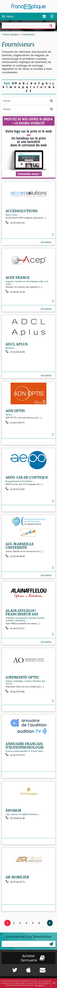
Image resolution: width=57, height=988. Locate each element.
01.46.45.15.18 (17, 292)
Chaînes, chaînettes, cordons (19, 681)
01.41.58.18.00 (17, 351)
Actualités (46, 242)
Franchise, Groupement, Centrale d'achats (25, 617)
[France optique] (28, 6)
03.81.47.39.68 (17, 691)
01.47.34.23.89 (17, 489)
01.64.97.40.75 (17, 422)
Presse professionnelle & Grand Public (24, 751)
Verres (9, 414)
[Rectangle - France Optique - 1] (28, 146)
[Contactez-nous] (47, 968)
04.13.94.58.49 (17, 556)
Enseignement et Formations (19, 481)
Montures (10, 348)
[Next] (50, 923)
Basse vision (11, 214)
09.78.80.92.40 (17, 818)
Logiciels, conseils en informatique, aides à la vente (27, 282)
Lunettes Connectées (15, 620)
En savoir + (40, 985)
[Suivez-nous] (9, 968)
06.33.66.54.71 (17, 881)
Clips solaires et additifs (17, 814)
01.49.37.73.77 (17, 628)
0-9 (14, 83)
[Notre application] (28, 968)
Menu (8, 16)
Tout (6, 83)
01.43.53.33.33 (17, 755)
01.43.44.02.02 (17, 222)
